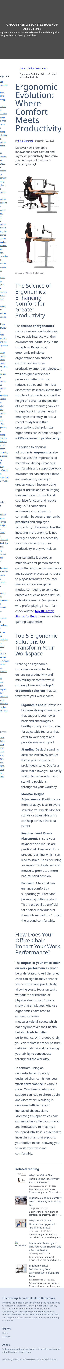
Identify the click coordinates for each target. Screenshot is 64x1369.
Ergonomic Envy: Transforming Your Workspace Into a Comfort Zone (44, 1271)
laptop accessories (37, 68)
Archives (6, 1336)
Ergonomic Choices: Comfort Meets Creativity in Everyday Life (45, 1201)
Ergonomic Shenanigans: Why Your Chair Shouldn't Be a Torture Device (45, 1246)
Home (22, 68)
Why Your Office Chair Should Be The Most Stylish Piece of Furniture (44, 1179)
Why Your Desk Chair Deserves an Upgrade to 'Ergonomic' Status (42, 1224)
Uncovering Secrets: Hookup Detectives (32, 27)
